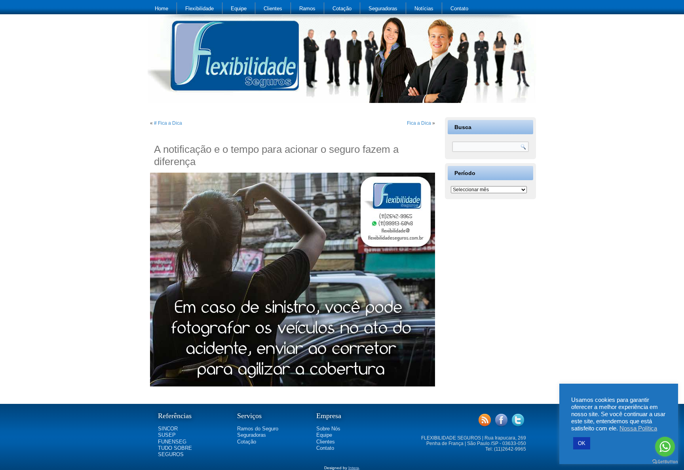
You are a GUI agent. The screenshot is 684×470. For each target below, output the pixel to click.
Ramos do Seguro (257, 429)
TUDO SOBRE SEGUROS (175, 451)
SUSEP (167, 435)
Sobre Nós (328, 429)
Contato (459, 8)
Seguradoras (383, 8)
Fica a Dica (419, 123)
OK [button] (581, 443)
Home (161, 8)
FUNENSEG (172, 442)
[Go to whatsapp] (665, 447)
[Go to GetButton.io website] (665, 461)
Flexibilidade (199, 8)
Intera (353, 468)
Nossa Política (638, 428)
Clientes (273, 8)
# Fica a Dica (168, 123)
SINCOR (168, 429)
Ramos (307, 8)
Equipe (239, 8)
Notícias (423, 8)
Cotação (342, 8)
